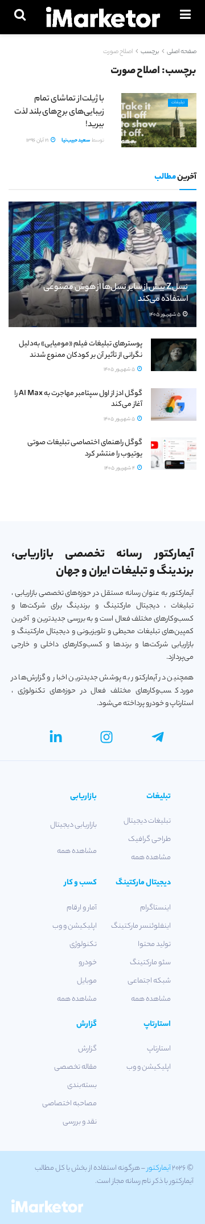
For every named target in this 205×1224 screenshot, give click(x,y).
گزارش (87, 1049)
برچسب (150, 52)
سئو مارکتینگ (150, 963)
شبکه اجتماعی (149, 981)
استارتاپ (159, 1049)
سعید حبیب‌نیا (76, 140)
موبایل (87, 981)
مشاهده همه (151, 858)
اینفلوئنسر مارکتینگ (141, 926)
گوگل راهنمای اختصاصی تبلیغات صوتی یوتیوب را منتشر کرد (84, 448)
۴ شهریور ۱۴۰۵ (120, 468)
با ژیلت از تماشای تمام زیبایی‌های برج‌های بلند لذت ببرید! (59, 112)
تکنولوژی (83, 945)
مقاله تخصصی (75, 1067)
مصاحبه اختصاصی (69, 1104)
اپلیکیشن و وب (74, 926)
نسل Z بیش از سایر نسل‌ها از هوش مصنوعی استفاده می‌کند (115, 294)
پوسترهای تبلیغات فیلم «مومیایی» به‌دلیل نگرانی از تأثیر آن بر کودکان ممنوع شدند (80, 349)
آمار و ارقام (82, 908)
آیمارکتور (159, 1168)
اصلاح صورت (118, 52)
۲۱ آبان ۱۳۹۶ (38, 140)
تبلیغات (177, 102)
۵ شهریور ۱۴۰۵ (165, 315)
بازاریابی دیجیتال (73, 825)
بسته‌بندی (82, 1086)
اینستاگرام (155, 908)
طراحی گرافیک (149, 839)
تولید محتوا (154, 945)
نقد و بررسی (80, 1122)
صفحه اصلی (181, 52)
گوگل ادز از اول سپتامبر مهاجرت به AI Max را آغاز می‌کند (78, 399)
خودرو (88, 963)
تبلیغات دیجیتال (147, 821)
